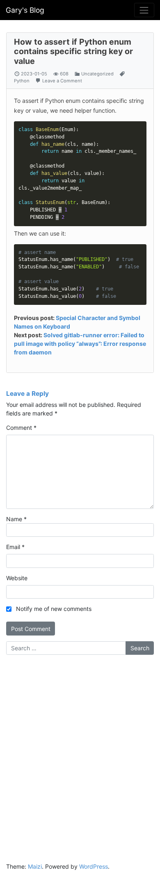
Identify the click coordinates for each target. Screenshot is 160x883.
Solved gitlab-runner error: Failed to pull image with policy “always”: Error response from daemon (80, 343)
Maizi (35, 866)
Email (15, 546)
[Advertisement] (80, 746)
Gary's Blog (25, 10)
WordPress (93, 866)
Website (16, 577)
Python (22, 81)
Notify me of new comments (53, 608)
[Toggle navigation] (144, 10)
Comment (21, 427)
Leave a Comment (62, 81)
